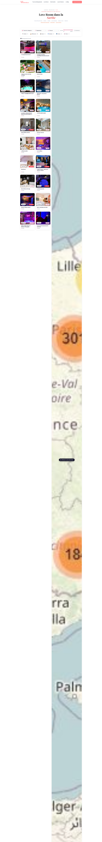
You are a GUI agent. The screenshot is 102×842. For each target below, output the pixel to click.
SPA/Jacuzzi (35, 33)
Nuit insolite (53, 22)
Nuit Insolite (52, 1)
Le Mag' (67, 1)
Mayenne (66, 20)
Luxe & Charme (60, 1)
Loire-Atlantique (54, 20)
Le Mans (45, 20)
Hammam (51, 33)
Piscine (60, 33)
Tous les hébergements (37, 1)
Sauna (43, 33)
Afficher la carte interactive (67, 459)
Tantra (67, 33)
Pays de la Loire (52, 9)
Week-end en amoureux (45, 22)
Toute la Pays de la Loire (38, 20)
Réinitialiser (77, 30)
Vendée (49, 20)
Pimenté (26, 33)
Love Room (46, 1)
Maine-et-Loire (60, 20)
